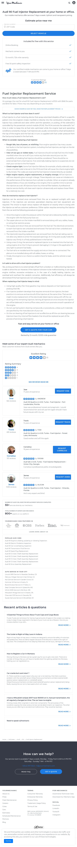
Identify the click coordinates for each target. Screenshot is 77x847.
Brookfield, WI (29, 598)
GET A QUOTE (51, 772)
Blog (4, 822)
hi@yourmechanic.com (45, 766)
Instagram (56, 815)
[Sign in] (73, 2)
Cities (4, 806)
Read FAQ (25, 772)
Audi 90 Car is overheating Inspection (18, 546)
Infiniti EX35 (9, 590)
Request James (63, 477)
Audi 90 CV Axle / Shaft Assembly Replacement (21, 554)
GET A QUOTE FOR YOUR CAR (38, 330)
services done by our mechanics (21, 505)
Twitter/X (56, 812)
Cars (4, 809)
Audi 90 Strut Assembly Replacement (18, 564)
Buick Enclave (10, 585)
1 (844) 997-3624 (28, 766)
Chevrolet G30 (10, 595)
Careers (5, 803)
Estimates (6, 813)
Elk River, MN (25, 590)
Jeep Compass (10, 587)
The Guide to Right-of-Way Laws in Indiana (24, 634)
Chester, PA (29, 593)
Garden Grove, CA (27, 580)
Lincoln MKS (9, 574)
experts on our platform (20, 514)
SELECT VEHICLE (38, 33)
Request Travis (63, 422)
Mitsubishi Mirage (11, 593)
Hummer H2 (9, 582)
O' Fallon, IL (26, 585)
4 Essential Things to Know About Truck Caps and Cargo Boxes (33, 615)
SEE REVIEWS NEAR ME (38, 382)
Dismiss (8, 841)
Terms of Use (32, 806)
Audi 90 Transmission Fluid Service (17, 548)
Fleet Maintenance (9, 800)
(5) (46, 82)
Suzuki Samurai (10, 598)
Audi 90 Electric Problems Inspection (18, 543)
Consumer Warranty (35, 794)
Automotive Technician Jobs (63, 794)
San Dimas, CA (29, 577)
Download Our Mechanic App (64, 797)
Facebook (56, 805)
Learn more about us (38, 532)
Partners (5, 819)
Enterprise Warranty (35, 797)
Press (4, 797)
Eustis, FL (24, 582)
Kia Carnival (9, 580)
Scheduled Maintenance (11, 816)
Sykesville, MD (28, 587)
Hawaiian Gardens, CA (29, 574)
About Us (5, 794)
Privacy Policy (32, 800)
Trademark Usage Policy (36, 803)
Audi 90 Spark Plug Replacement (16, 551)
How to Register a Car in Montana (21, 654)
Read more (63, 625)
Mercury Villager (11, 577)
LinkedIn (56, 808)
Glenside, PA (27, 595)
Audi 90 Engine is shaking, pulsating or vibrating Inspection (26, 541)
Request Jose (63, 391)
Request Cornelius (62, 449)
